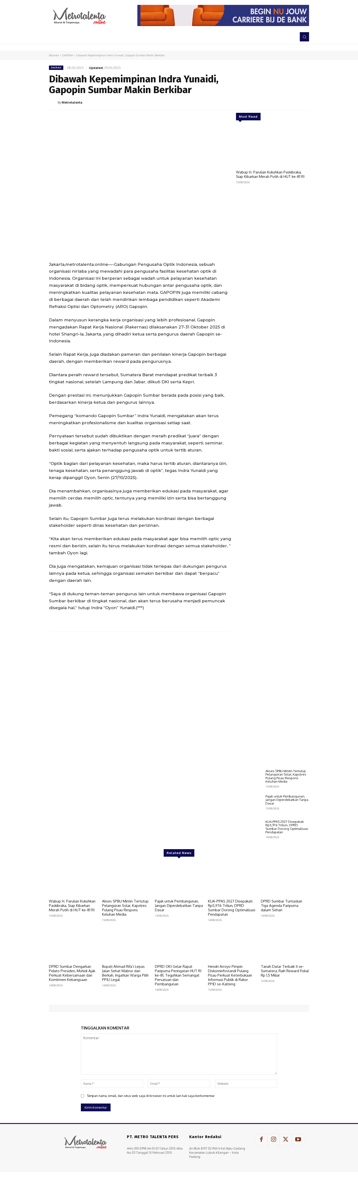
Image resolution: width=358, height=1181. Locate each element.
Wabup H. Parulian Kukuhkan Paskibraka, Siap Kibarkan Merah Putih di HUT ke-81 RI (270, 174)
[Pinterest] (281, 102)
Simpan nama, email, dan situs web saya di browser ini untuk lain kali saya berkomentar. (151, 1096)
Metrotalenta (72, 102)
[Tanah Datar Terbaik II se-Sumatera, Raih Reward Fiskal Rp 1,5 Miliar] (285, 945)
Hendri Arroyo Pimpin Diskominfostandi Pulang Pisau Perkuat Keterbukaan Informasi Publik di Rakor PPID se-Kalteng (230, 975)
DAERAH (67, 55)
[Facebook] (259, 102)
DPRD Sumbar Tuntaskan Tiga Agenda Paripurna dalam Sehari (281, 905)
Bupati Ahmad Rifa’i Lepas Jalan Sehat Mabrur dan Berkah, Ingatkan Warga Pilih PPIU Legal (125, 973)
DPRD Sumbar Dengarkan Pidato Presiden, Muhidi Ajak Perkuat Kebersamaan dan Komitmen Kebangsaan (72, 973)
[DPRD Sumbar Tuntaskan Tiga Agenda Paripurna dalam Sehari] (285, 880)
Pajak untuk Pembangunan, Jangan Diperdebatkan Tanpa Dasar (286, 799)
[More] (304, 102)
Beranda (54, 55)
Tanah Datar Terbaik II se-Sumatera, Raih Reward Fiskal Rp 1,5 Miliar (285, 971)
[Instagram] (273, 1140)
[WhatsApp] (292, 102)
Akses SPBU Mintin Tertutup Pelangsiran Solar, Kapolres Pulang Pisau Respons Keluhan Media (285, 776)
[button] (304, 36)
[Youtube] (298, 1140)
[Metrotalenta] (53, 102)
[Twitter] (270, 102)
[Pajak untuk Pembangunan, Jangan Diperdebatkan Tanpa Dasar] (249, 805)
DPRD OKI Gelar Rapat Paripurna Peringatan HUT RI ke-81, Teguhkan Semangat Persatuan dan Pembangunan (178, 975)
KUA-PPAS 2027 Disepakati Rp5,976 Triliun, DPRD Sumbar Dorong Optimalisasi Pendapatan (286, 827)
